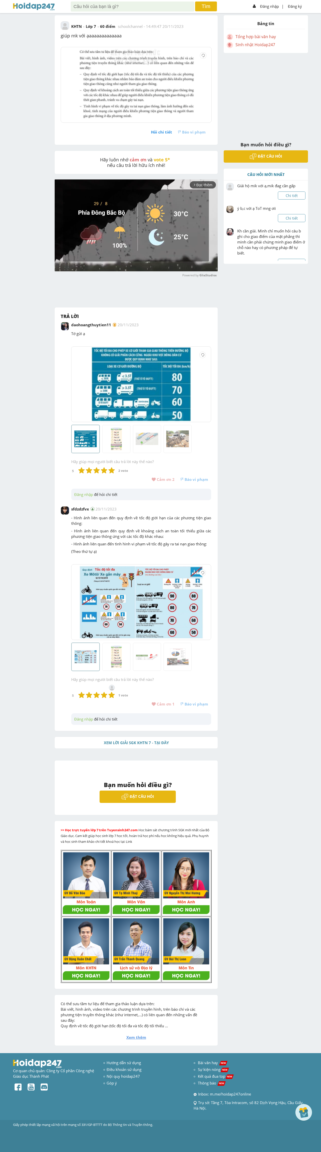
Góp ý (112, 1082)
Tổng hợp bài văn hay (255, 36)
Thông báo (211, 1082)
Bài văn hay (211, 1062)
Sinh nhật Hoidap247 (255, 44)
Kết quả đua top (215, 1076)
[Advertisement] (266, 94)
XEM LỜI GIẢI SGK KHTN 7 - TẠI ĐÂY (136, 742)
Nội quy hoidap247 (123, 1076)
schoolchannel (130, 26)
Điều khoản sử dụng (124, 1069)
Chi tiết (292, 195)
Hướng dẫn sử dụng (124, 1062)
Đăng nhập (269, 6)
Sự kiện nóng (212, 1069)
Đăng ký (295, 6)
